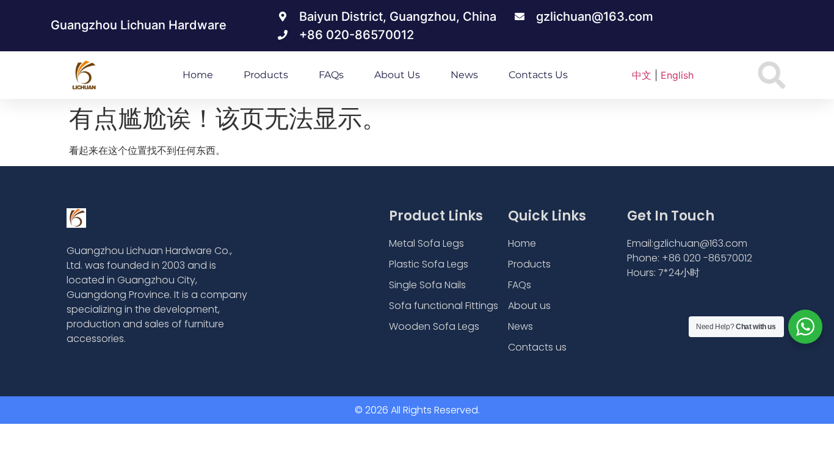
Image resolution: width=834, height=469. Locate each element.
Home (198, 75)
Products (266, 75)
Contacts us (538, 75)
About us (397, 75)
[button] (772, 75)
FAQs (331, 75)
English (677, 75)
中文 (641, 75)
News (464, 75)
